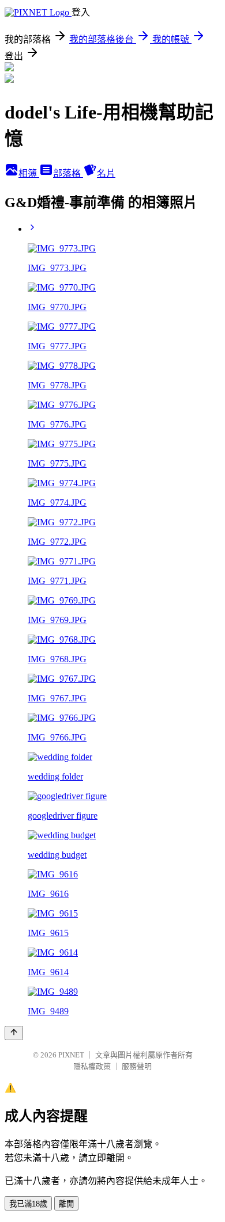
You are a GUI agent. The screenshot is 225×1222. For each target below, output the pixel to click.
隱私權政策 (92, 1066)
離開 (66, 1204)
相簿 (28, 173)
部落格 (68, 173)
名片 (106, 173)
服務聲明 (137, 1066)
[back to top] (14, 1033)
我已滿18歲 (28, 1204)
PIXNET (71, 1055)
